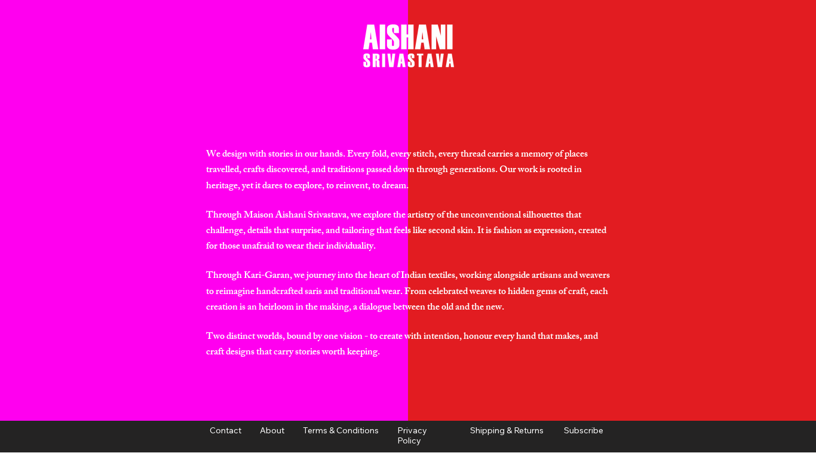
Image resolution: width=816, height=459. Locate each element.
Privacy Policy (412, 435)
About (298, 430)
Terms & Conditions (341, 430)
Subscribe (583, 430)
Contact (225, 430)
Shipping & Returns (508, 430)
